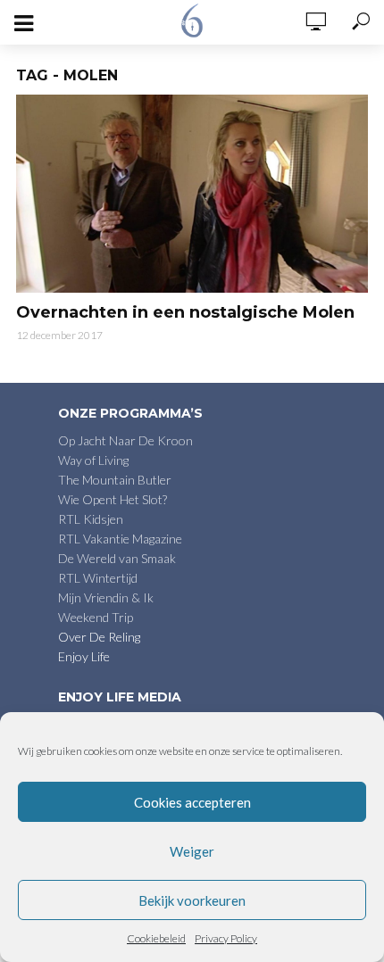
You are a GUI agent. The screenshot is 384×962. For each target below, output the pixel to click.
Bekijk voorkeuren (192, 900)
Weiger (192, 851)
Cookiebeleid (156, 938)
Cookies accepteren (192, 802)
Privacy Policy (226, 938)
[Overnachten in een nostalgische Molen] (192, 194)
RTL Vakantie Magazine (120, 538)
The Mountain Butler (114, 479)
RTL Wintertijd (98, 577)
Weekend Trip (95, 617)
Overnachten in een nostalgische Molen (185, 312)
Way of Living (93, 460)
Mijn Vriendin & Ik (106, 597)
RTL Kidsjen (90, 519)
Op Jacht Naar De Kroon (125, 440)
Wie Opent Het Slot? (112, 499)
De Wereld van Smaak (117, 558)
